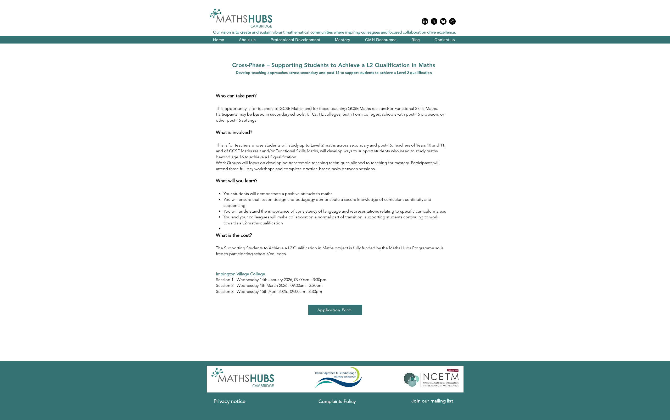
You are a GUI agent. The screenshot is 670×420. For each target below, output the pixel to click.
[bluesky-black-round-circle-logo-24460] (443, 21)
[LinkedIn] (425, 21)
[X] (434, 21)
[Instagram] (452, 21)
